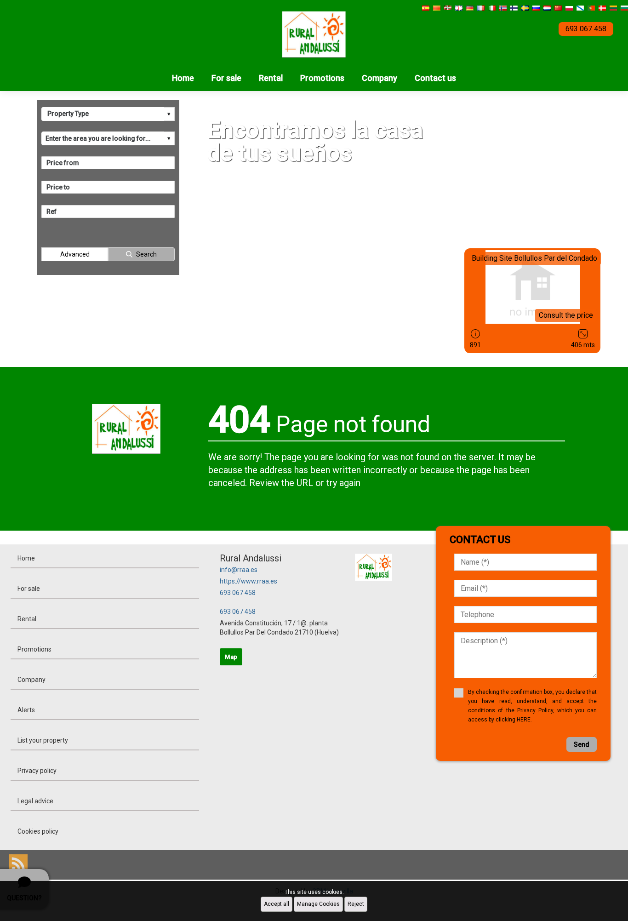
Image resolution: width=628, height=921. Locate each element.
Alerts (26, 710)
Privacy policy (37, 770)
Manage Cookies (318, 904)
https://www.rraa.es (248, 581)
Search (146, 254)
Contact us (435, 78)
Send (581, 744)
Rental (271, 78)
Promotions (322, 78)
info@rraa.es (238, 569)
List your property (42, 740)
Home (183, 78)
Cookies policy (37, 831)
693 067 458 (238, 592)
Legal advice (35, 801)
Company (379, 78)
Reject (356, 904)
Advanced (75, 254)
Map (231, 656)
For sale (226, 78)
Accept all (276, 904)
